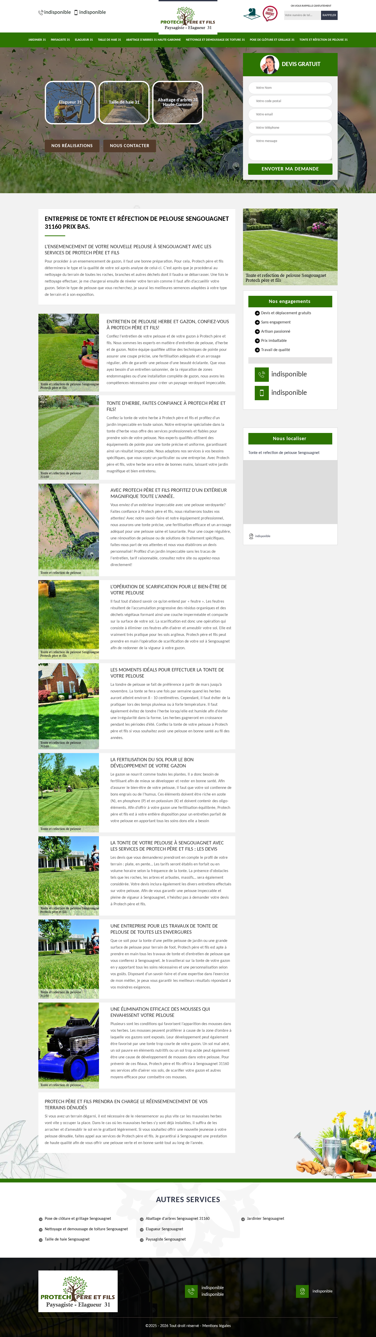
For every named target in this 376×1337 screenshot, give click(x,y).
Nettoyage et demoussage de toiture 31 (215, 39)
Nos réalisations (72, 146)
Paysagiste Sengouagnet (166, 1239)
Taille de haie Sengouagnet (67, 1239)
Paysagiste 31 (60, 39)
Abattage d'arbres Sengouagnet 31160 (177, 1219)
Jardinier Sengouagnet (265, 1219)
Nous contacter (129, 146)
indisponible (57, 12)
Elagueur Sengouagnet (164, 1229)
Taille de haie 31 (109, 39)
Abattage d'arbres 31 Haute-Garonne (153, 39)
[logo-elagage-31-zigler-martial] (188, 17)
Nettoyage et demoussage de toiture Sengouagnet (86, 1229)
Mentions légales (216, 1326)
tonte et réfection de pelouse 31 (324, 39)
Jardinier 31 (37, 39)
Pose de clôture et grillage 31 (272, 39)
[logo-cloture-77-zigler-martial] (78, 1291)
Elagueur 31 (84, 39)
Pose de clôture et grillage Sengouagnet (78, 1219)
